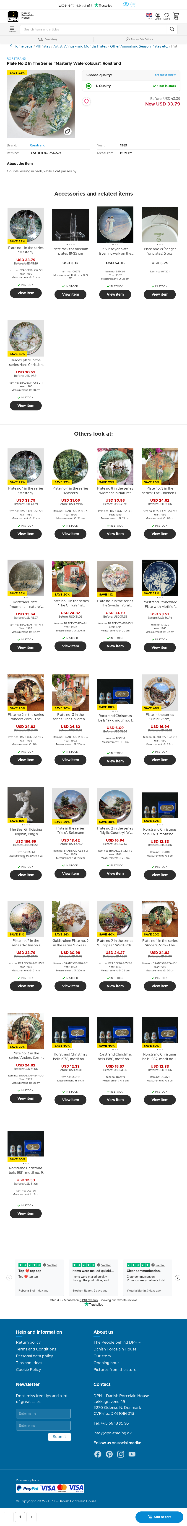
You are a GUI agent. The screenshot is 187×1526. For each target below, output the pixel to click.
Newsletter (28, 1384)
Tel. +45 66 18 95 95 (111, 1423)
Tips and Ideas (29, 1363)
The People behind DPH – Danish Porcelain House (117, 1346)
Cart (176, 19)
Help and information (39, 1332)
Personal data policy (34, 1356)
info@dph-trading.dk (113, 1433)
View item (25, 293)
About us (103, 1332)
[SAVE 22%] (41, 137)
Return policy (28, 1342)
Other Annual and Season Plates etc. (139, 46)
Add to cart (162, 1517)
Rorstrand (37, 145)
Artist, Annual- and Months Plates (80, 46)
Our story (102, 1356)
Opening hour (106, 1363)
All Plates (43, 46)
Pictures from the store (115, 1370)
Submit (59, 1437)
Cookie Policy (28, 1370)
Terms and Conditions (36, 1349)
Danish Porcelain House (26, 15)
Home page (23, 46)
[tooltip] (26, 250)
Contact (102, 1384)
